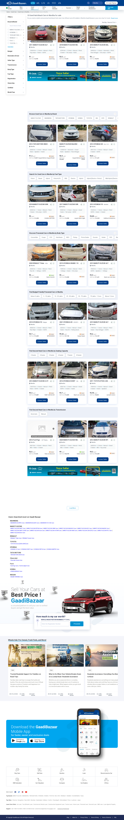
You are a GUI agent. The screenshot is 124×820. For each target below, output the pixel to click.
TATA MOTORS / (33, 796)
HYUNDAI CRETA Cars (40, 549)
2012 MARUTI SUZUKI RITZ (100, 440)
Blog (68, 817)
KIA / (56, 796)
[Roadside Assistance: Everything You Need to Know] (103, 655)
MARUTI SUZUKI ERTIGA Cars (34, 528)
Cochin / (50, 800)
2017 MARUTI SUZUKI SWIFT (69, 204)
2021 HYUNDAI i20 (66, 322)
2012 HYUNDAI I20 (96, 144)
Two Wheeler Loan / (27, 804)
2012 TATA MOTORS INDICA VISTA (41, 144)
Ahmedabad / (64, 800)
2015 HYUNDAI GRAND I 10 (69, 263)
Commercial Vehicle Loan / (40, 804)
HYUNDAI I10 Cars (15, 549)
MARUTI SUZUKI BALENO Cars (101, 528)
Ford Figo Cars (14, 565)
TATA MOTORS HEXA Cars (17, 554)
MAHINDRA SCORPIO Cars (17, 523)
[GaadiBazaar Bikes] (38, 3)
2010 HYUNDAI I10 (35, 322)
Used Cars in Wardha (23, 12)
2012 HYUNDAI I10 (96, 204)
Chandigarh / (56, 800)
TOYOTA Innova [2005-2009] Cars (19, 543)
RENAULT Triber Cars (15, 538)
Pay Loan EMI (110, 7)
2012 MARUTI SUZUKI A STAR (40, 381)
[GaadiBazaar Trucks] (43, 3)
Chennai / (15, 800)
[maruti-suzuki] (72, 76)
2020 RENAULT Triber (37, 263)
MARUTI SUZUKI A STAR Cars (54, 530)
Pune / (69, 800)
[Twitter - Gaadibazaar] (20, 792)
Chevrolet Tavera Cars (16, 560)
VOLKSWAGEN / (76, 796)
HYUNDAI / (41, 796)
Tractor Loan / (69, 804)
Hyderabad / (39, 800)
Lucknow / (74, 800)
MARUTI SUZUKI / (17, 796)
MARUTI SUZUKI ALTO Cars (85, 528)
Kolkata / (45, 800)
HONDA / (46, 796)
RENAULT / (64, 796)
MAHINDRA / (25, 796)
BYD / (59, 796)
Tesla (82, 796)
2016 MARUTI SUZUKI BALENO (101, 45)
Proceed (77, 624)
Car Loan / (19, 804)
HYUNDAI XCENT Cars (27, 549)
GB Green (10, 7)
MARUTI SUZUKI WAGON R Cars (67, 528)
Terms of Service (106, 817)
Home (8, 12)
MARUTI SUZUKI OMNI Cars (50, 528)
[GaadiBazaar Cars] (33, 3)
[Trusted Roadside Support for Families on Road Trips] (26, 655)
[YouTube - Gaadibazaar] (27, 792)
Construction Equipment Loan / (56, 804)
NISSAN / (69, 796)
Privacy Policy (84, 817)
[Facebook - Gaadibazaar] (16, 792)
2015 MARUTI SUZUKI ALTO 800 (101, 263)
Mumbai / (33, 800)
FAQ (115, 817)
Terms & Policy (95, 817)
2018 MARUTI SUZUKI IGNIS (39, 204)
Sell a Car (44, 7)
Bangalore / (21, 800)
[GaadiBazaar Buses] (53, 3)
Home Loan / (76, 804)
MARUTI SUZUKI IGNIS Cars (70, 530)
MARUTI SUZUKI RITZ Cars (105, 530)
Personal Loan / (84, 804)
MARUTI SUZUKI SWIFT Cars (17, 528)
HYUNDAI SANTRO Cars (53, 549)
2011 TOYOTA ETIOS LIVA (99, 381)
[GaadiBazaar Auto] (59, 3)
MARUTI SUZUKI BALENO (68, 144)
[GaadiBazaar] (16, 3)
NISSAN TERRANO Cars (16, 577)
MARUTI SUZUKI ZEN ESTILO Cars (87, 530)
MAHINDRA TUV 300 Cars (47, 523)
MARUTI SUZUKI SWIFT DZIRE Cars (19, 530)
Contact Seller (42, 64)
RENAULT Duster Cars (28, 538)
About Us (74, 817)
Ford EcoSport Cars (24, 565)
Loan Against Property (109, 804)
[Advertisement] (72, 96)
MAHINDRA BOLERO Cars (32, 523)
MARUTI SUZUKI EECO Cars (17, 532)
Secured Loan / (93, 804)
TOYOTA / (52, 796)
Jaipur (79, 800)
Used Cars (14, 12)
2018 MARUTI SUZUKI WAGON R (71, 45)
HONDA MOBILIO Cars (16, 571)
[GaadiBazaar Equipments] (48, 3)
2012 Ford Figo (34, 440)
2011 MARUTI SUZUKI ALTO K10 (40, 45)
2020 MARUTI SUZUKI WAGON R (71, 440)
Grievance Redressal (63, 808)
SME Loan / (100, 804)
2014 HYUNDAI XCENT (67, 381)
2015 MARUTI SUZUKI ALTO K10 (101, 322)
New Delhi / (28, 800)
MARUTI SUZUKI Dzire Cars (37, 530)
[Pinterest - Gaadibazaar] (23, 792)
